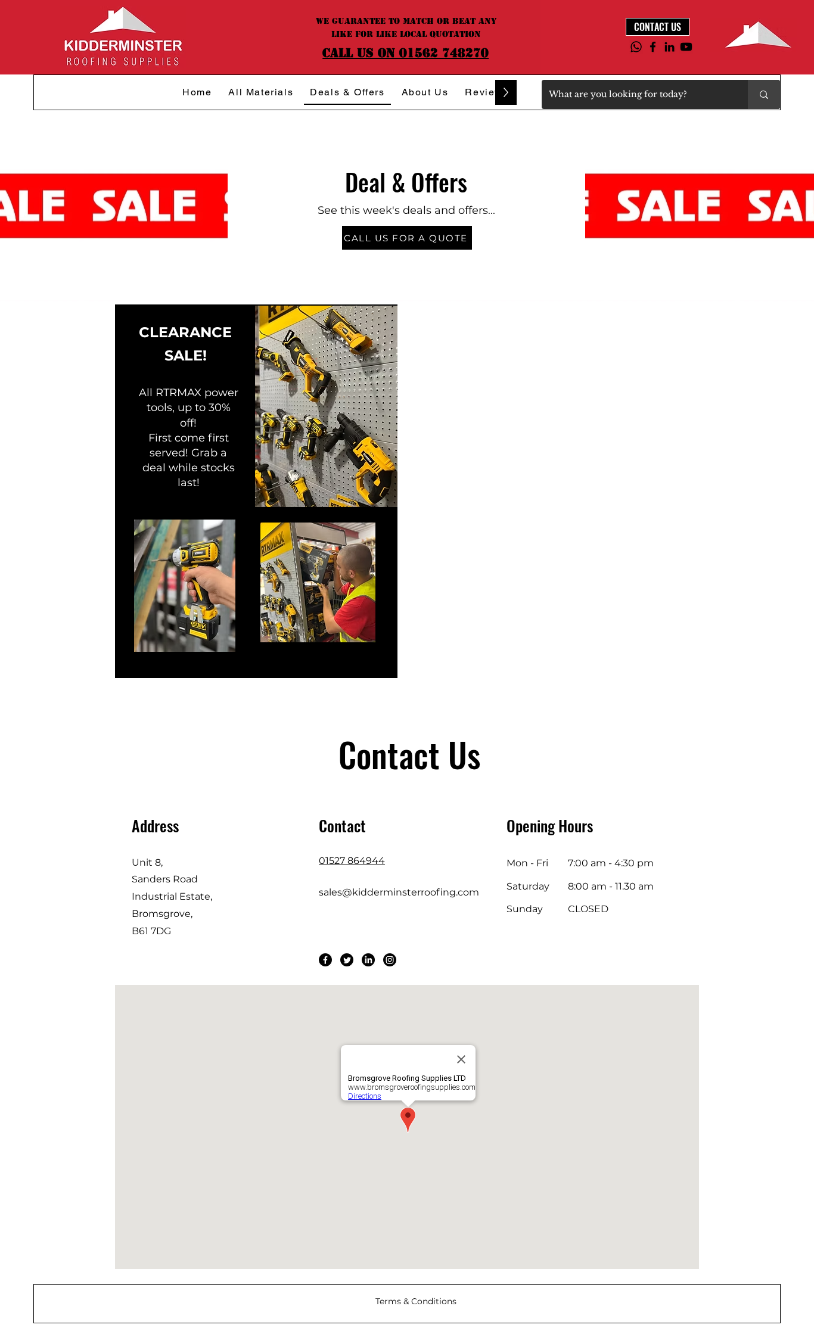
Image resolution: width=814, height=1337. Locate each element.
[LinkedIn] (669, 47)
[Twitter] (346, 959)
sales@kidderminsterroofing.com (399, 892)
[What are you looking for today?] (764, 94)
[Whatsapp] (636, 47)
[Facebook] (653, 47)
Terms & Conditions (415, 1301)
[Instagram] (389, 959)
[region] (256, 490)
